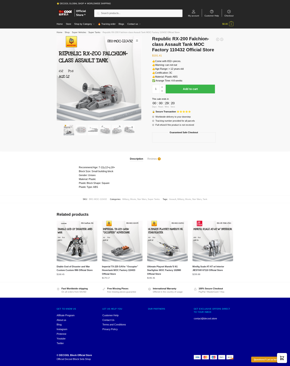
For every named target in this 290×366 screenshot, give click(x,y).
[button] (282, 358)
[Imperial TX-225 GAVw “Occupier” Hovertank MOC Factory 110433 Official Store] (122, 241)
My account (193, 15)
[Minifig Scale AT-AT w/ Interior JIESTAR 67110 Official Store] (212, 241)
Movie (133, 199)
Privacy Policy (110, 329)
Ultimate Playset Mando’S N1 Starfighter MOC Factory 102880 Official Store (164, 270)
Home (59, 32)
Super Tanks (94, 32)
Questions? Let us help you (268, 359)
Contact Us (108, 320)
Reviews (152, 159)
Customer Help (212, 15)
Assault (172, 199)
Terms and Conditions (114, 324)
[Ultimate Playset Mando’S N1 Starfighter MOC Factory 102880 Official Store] (167, 241)
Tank (205, 199)
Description (136, 159)
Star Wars (142, 199)
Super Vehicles (79, 32)
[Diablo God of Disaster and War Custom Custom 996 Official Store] (77, 241)
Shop (67, 32)
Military (125, 199)
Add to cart (190, 89)
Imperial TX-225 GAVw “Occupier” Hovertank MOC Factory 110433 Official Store (120, 270)
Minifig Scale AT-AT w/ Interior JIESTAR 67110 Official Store (208, 268)
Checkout (229, 15)
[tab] (136, 156)
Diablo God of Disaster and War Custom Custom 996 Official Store (75, 268)
